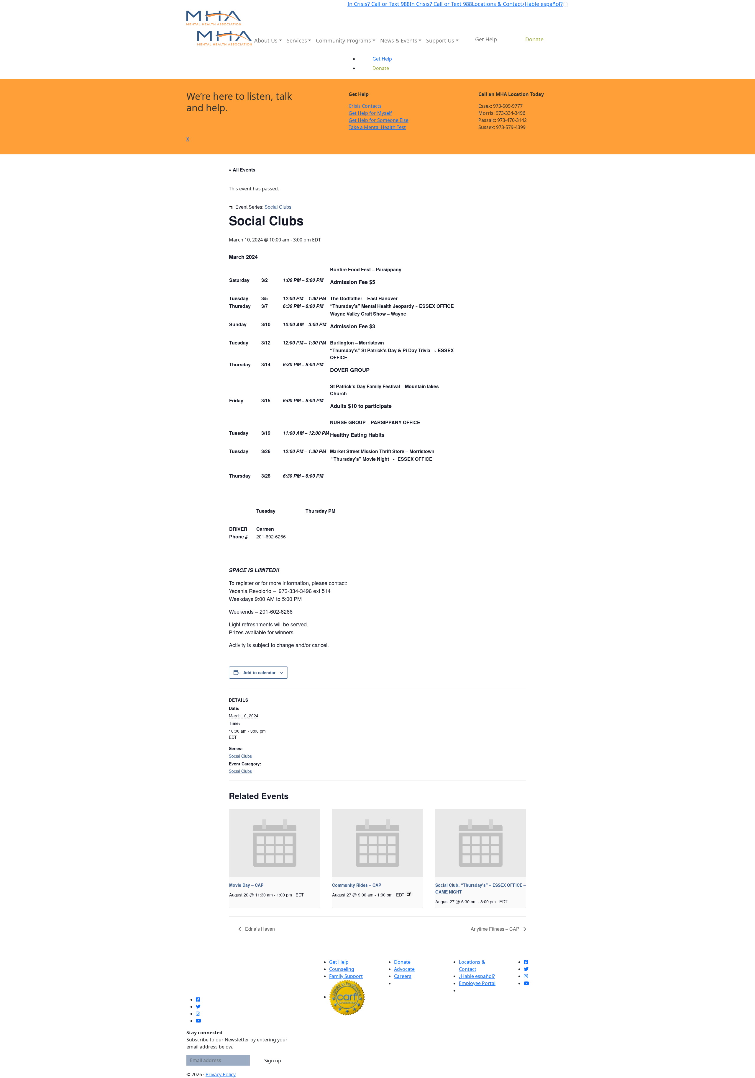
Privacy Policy (221, 1074)
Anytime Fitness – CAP (496, 928)
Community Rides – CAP (356, 885)
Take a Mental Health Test (377, 127)
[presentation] (274, 843)
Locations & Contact (497, 3)
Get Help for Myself (370, 113)
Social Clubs (240, 756)
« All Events (242, 169)
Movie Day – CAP (246, 885)
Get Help (339, 962)
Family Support (346, 976)
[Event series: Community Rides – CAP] (409, 894)
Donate (402, 962)
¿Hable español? (542, 3)
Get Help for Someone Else (378, 120)
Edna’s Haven (259, 928)
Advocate (404, 969)
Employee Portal (477, 983)
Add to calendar (259, 672)
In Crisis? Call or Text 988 (378, 3)
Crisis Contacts (365, 106)
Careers (402, 976)
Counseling (341, 969)
